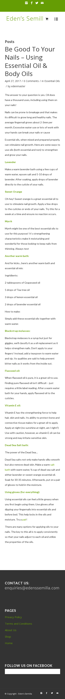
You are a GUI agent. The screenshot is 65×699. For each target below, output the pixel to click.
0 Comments (31, 81)
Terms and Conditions (18, 623)
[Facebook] (31, 3)
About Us (10, 630)
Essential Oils (52, 81)
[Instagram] (26, 3)
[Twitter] (36, 3)
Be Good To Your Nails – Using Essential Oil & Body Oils (30, 61)
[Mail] (42, 3)
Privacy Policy (13, 617)
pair (24, 519)
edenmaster (18, 86)
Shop (8, 636)
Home (9, 643)
